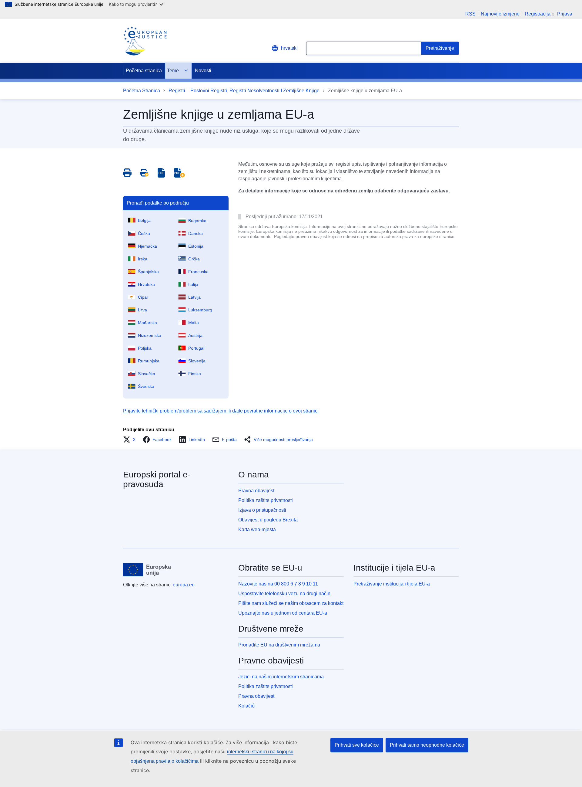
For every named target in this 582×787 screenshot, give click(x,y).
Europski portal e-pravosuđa (156, 479)
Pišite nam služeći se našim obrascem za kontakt (290, 603)
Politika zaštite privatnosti (265, 500)
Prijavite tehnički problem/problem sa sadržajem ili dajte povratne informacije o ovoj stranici (221, 410)
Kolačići (247, 705)
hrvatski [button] (289, 48)
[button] (131, 439)
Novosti (203, 70)
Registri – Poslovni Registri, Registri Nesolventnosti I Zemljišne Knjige (244, 90)
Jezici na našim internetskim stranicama (281, 676)
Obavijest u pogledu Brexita (268, 519)
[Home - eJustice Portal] (145, 41)
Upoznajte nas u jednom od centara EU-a (282, 613)
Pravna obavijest (256, 490)
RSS (470, 14)
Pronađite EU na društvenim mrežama (279, 644)
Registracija (537, 13)
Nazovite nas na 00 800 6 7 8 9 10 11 (278, 583)
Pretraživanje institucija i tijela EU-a (391, 583)
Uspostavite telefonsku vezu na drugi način (284, 593)
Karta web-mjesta (257, 529)
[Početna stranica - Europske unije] (147, 569)
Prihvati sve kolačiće (357, 745)
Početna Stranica (141, 90)
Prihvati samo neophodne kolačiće (427, 745)
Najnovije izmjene (500, 14)
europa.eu (184, 584)
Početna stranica (144, 70)
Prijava (564, 13)
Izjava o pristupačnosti (262, 510)
